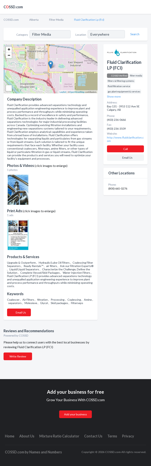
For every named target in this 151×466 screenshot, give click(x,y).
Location (81, 34)
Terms (112, 436)
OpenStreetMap (77, 91)
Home (9, 436)
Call (125, 149)
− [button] (9, 55)
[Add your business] (75, 409)
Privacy (128, 436)
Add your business (75, 414)
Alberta (34, 19)
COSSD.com (11, 19)
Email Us (21, 312)
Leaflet (63, 91)
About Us (26, 436)
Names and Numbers (45, 452)
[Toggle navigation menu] (145, 7)
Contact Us (93, 436)
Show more (114, 96)
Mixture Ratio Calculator (59, 436)
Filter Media (56, 19)
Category (22, 34)
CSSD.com (13, 7)
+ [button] (9, 49)
